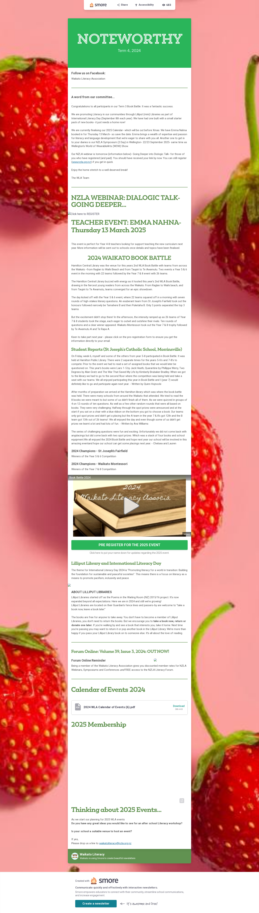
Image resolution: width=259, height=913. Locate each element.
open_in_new (181, 800)
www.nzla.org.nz (81, 162)
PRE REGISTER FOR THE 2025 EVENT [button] (129, 545)
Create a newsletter (95, 903)
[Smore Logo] (98, 5)
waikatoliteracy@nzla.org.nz (115, 843)
